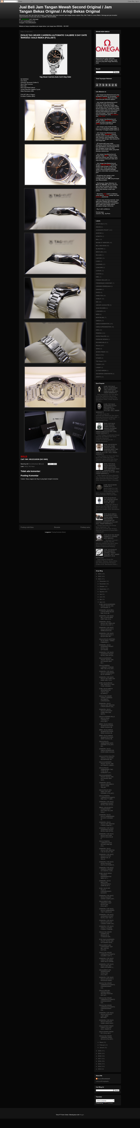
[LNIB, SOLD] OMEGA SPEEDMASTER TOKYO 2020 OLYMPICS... (106, 691)
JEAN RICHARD (101, 308)
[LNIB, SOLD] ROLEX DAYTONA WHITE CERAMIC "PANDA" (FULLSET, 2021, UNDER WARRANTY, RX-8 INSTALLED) (107, 553)
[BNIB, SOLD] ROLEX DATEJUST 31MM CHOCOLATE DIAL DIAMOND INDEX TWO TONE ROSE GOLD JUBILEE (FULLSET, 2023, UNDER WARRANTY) (107, 449)
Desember (103, 581)
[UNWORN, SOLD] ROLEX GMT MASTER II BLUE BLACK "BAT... (106, 850)
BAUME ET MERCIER (102, 242)
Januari (102, 1047)
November (103, 584)
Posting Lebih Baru (27, 527)
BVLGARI (99, 255)
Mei (101, 599)
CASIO (98, 261)
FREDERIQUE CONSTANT (104, 283)
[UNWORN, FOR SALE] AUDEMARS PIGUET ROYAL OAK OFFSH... (106, 653)
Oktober (102, 586)
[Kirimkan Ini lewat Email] (49, 464)
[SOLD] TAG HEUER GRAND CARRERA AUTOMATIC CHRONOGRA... (105, 698)
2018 (99, 1056)
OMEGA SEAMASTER (102, 323)
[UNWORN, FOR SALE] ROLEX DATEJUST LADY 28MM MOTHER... (106, 1015)
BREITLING (99, 252)
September (103, 589)
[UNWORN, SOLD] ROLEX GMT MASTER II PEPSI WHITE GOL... (107, 705)
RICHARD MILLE (101, 342)
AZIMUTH (99, 236)
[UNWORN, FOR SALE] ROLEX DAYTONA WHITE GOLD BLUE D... (106, 836)
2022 (99, 576)
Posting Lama (85, 527)
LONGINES (99, 311)
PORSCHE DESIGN (102, 339)
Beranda (57, 527)
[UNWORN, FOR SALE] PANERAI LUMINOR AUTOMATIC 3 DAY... (106, 869)
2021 (99, 579)
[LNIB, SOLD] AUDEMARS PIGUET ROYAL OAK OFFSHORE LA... (107, 606)
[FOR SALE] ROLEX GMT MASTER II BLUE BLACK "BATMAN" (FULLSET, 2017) (111, 500)
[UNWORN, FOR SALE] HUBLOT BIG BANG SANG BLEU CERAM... (106, 960)
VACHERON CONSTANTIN (104, 373)
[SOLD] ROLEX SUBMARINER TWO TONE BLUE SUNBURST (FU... (106, 770)
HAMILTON (99, 295)
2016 (99, 1061)
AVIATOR (99, 233)
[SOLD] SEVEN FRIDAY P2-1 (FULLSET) (106, 1032)
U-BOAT (98, 367)
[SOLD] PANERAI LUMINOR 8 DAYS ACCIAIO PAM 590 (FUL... (105, 843)
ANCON (98, 227)
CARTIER (99, 258)
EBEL (97, 277)
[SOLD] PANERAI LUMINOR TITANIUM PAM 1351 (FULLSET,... (107, 667)
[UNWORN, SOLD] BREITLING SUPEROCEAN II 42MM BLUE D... (105, 883)
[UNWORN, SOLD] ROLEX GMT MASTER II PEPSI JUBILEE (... (106, 823)
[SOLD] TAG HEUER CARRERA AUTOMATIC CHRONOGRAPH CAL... (107, 985)
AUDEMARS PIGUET (102, 230)
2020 (99, 1051)
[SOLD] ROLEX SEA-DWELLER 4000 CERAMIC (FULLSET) (106, 791)
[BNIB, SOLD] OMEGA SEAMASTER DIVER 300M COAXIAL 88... (106, 725)
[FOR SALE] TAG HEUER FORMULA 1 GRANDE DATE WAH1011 (111, 536)
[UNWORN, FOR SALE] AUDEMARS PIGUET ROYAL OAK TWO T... (106, 916)
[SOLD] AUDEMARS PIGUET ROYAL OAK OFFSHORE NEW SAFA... (106, 778)
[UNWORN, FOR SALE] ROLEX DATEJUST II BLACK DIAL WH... (106, 635)
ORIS (97, 330)
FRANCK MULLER (101, 280)
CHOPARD (99, 264)
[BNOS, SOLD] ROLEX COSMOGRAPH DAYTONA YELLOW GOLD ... (106, 810)
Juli (101, 594)
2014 (99, 1066)
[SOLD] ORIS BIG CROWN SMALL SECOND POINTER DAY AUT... (106, 993)
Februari (102, 1045)
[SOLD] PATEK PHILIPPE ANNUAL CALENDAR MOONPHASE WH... (106, 757)
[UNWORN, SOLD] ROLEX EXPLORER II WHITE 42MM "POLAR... (106, 785)
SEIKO (98, 349)
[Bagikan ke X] (52, 464)
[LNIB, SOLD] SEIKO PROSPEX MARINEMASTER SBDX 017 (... (105, 876)
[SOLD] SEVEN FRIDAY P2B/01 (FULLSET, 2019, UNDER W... (106, 1027)
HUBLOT (98, 299)
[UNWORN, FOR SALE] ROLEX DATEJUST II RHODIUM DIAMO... (106, 979)
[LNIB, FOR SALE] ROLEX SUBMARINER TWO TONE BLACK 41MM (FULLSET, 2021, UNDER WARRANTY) (111, 389)
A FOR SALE (100, 224)
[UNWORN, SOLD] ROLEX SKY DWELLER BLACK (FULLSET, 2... (107, 623)
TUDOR (98, 364)
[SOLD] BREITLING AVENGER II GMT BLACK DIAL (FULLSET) (105, 904)
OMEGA (98, 320)
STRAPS (98, 358)
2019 (99, 1053)
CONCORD (99, 267)
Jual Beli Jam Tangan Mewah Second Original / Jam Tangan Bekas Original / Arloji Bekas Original (65, 9)
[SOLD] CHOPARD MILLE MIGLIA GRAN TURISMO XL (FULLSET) (107, 719)
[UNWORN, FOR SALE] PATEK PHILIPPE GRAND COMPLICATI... (107, 897)
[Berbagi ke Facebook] (54, 464)
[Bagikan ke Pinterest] (56, 464)
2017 (99, 1058)
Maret (102, 1042)
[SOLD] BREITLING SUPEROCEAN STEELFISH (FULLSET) (105, 972)
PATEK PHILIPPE (101, 336)
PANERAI (99, 333)
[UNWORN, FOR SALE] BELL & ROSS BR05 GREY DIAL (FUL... (106, 617)
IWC (97, 302)
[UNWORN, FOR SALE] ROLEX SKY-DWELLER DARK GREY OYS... (107, 678)
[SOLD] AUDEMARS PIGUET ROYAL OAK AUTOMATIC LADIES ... (107, 763)
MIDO (97, 314)
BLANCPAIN (99, 249)
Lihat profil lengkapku (102, 1081)
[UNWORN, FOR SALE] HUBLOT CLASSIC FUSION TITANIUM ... (106, 927)
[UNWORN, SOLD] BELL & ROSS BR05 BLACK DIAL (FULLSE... (106, 611)
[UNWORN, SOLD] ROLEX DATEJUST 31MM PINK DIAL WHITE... (105, 712)
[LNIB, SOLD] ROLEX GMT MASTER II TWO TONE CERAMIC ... (106, 684)
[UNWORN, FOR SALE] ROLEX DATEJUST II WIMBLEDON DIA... (106, 629)
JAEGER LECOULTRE (102, 305)
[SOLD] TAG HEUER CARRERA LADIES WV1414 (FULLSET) (106, 1037)
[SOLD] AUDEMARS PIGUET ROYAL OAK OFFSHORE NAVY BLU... (106, 660)
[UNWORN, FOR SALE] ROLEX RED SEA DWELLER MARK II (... (106, 965)
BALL (97, 239)
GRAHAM (99, 289)
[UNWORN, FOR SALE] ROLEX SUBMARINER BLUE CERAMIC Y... (106, 673)
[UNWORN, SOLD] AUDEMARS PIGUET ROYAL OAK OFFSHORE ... (106, 647)
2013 (99, 1069)
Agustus (102, 591)
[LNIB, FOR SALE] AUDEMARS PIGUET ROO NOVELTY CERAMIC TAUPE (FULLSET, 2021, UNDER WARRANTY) (107, 408)
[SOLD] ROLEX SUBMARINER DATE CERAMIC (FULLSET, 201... (106, 744)
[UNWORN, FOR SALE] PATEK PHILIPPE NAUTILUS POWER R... (107, 863)
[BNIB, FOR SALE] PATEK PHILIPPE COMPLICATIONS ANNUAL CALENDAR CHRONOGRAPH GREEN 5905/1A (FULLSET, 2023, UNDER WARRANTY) (106, 428)
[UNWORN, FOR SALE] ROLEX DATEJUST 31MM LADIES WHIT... (106, 1021)
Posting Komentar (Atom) (59, 532)
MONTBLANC (100, 317)
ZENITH (98, 377)
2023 (99, 574)
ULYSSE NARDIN (101, 370)
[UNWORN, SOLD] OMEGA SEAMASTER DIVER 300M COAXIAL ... (106, 751)
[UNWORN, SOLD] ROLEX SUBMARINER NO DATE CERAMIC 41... (106, 817)
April (101, 602)
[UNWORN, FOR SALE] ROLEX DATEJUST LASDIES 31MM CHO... (107, 922)
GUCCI (98, 292)
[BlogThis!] (50, 464)
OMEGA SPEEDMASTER (103, 327)
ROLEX (98, 345)
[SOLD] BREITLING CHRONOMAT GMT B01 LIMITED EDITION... (106, 947)
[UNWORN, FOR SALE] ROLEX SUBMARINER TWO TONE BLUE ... (106, 910)
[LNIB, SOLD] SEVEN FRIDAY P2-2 (110, 485)
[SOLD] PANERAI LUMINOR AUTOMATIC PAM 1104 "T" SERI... (107, 797)
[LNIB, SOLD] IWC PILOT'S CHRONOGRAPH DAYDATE (105, 890)
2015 (99, 1064)
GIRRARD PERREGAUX (103, 286)
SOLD (26, 466)
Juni (101, 597)
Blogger (82, 1114)
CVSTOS (98, 274)
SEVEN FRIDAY (100, 352)
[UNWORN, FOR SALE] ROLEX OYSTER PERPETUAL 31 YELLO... (106, 857)
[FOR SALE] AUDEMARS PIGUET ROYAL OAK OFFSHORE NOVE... (106, 941)
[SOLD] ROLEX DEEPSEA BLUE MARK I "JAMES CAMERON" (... (107, 640)
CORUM (98, 270)
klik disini (99, 128)
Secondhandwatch (104, 1078)
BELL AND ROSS (101, 245)
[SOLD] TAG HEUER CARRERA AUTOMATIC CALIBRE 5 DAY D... (107, 954)
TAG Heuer (31, 466)
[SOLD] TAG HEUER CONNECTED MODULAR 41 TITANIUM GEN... (105, 934)
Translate (110, 1103)
